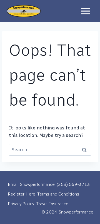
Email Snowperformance (31, 184)
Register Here (21, 194)
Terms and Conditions (58, 194)
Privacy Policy (21, 203)
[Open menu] (85, 11)
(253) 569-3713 (73, 184)
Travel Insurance (52, 203)
